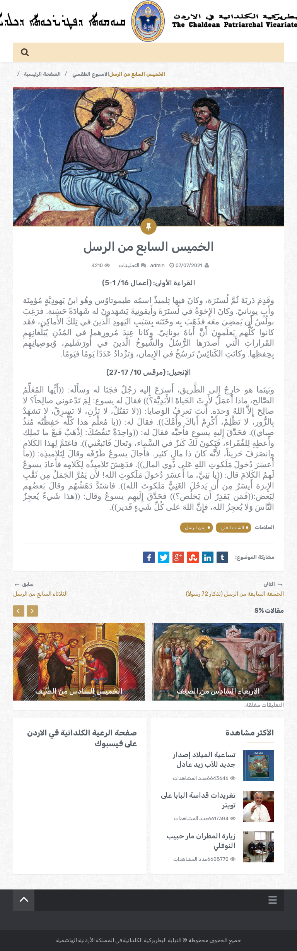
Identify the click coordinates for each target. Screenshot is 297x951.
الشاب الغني (232, 527)
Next (32, 611)
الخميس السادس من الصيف (79, 691)
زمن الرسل (195, 527)
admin (157, 265)
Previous (18, 611)
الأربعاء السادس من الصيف (218, 691)
